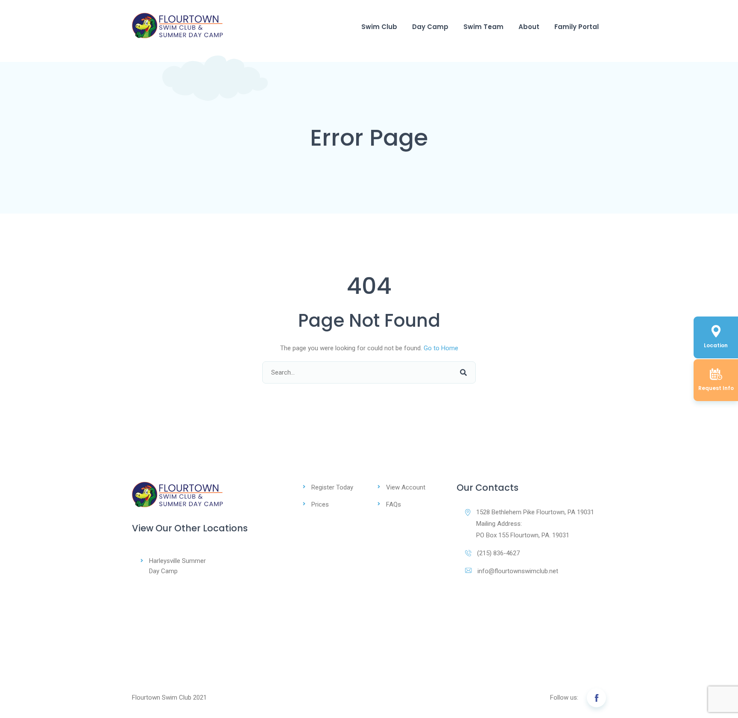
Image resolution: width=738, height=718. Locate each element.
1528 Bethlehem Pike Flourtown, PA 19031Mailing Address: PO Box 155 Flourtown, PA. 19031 (535, 523)
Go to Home (441, 348)
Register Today (332, 487)
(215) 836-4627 (498, 553)
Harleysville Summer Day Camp (177, 566)
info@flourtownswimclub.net (517, 571)
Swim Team (483, 26)
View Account (405, 487)
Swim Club (379, 26)
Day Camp (430, 26)
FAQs (393, 504)
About (528, 26)
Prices (320, 504)
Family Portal (576, 26)
